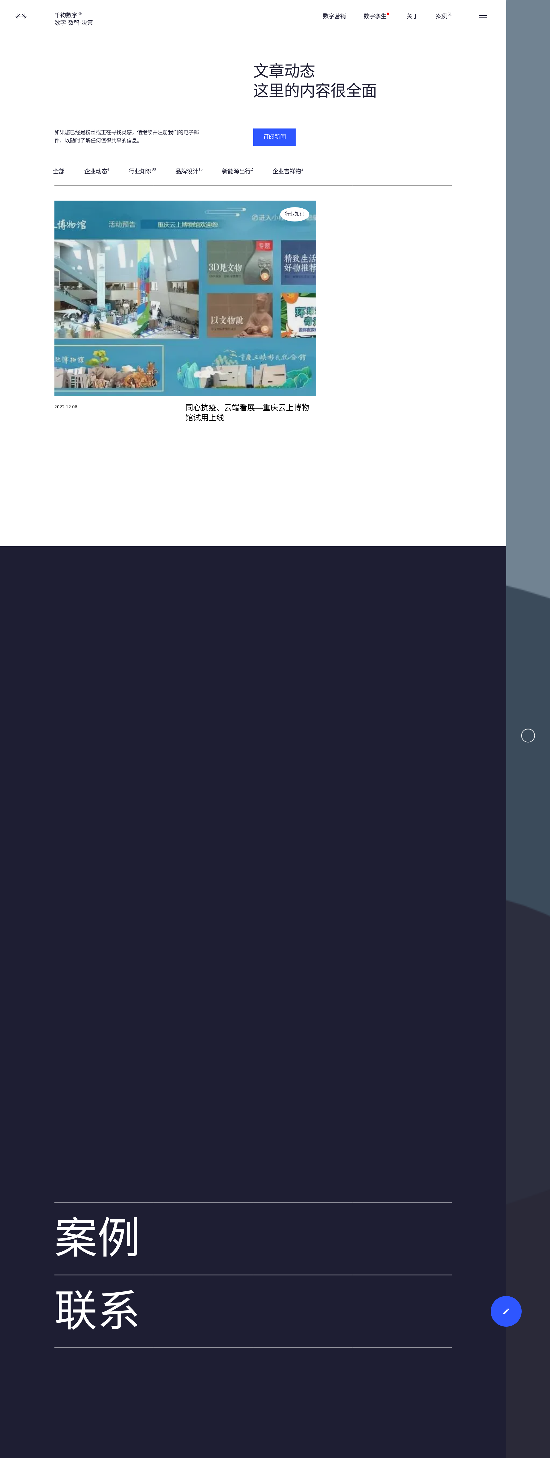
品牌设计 (189, 171)
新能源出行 (237, 171)
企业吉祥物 (287, 171)
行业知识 (142, 171)
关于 (412, 16)
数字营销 (334, 16)
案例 (444, 15)
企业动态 (96, 171)
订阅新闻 (274, 137)
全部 (59, 171)
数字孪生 (376, 16)
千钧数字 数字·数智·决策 (73, 19)
